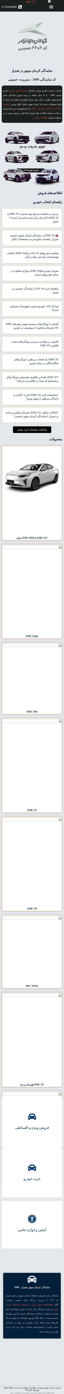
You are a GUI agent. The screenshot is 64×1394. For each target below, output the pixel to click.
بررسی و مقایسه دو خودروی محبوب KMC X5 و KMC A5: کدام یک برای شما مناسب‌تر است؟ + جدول (33, 217)
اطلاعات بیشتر (40, 118)
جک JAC (50, 108)
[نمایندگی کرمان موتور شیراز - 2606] (32, 1279)
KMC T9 (32, 908)
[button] (51, 7)
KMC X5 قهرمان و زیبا (32, 1084)
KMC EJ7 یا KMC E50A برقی (32, 538)
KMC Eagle (32, 636)
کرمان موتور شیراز (18, 90)
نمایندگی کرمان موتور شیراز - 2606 (32, 1287)
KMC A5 (32, 810)
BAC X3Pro (32, 986)
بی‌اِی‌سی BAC (38, 108)
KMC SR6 (32, 711)
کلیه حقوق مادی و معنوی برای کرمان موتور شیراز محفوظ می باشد (32, 1393)
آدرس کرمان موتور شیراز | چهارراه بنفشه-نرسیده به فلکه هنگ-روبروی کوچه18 (32, 1388)
